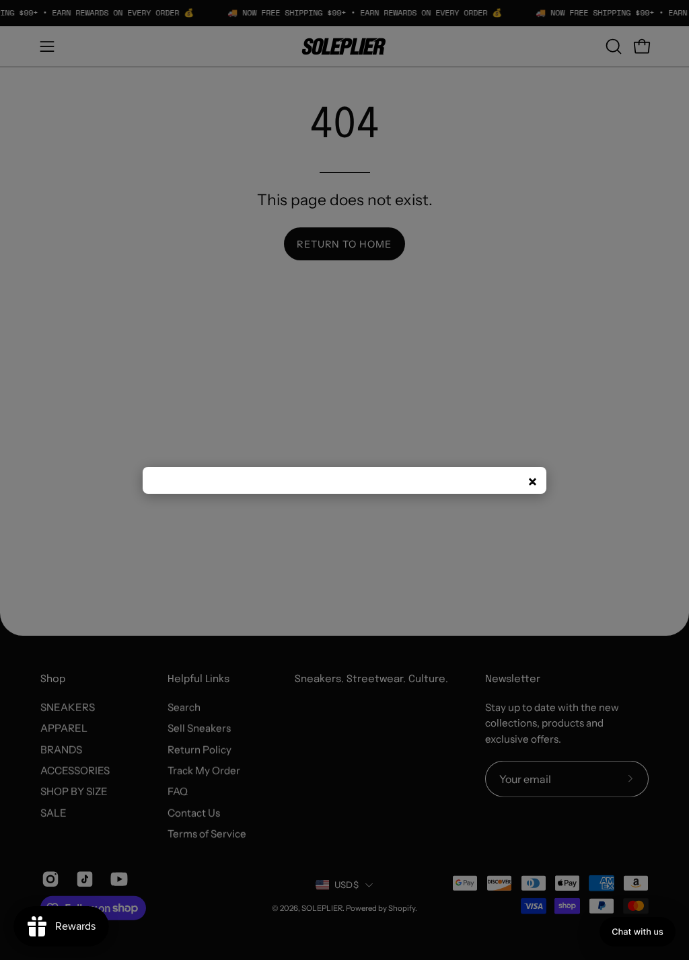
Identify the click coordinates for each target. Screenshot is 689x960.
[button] (638, 932)
